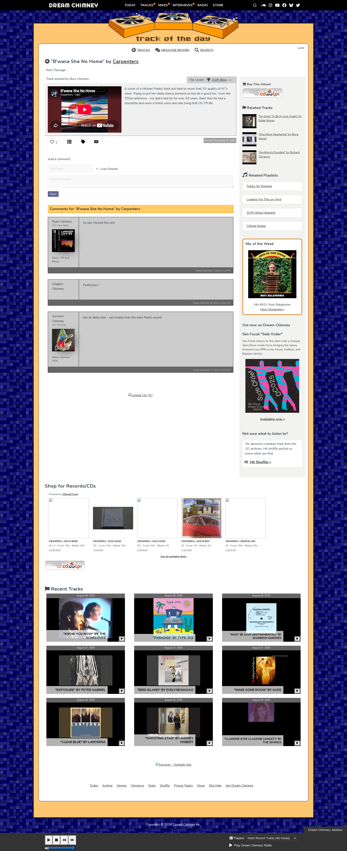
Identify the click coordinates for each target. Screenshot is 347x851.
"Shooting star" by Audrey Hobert (169, 740)
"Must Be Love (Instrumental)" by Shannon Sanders (255, 636)
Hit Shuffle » (260, 462)
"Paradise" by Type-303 (173, 637)
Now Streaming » (272, 309)
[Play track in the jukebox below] (122, 639)
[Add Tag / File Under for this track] (83, 142)
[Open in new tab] (96, 142)
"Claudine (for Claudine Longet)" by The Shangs (252, 740)
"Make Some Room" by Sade (257, 690)
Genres (122, 785)
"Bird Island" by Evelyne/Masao (165, 690)
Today (94, 785)
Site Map (215, 785)
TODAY (130, 5)
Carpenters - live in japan (63, 540)
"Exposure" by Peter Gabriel (80, 690)
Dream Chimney (184, 824)
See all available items (173, 556)
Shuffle (165, 785)
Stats (152, 785)
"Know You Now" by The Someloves (84, 636)
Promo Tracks (183, 785)
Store (201, 785)
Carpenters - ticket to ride (240, 540)
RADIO (202, 5)
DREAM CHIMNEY (73, 5)
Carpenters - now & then (195, 540)
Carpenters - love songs (107, 540)
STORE (218, 5)
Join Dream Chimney (239, 785)
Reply (53, 194)
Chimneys (137, 785)
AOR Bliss (219, 80)
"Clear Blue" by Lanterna (83, 742)
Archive (107, 785)
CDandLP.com (70, 494)
